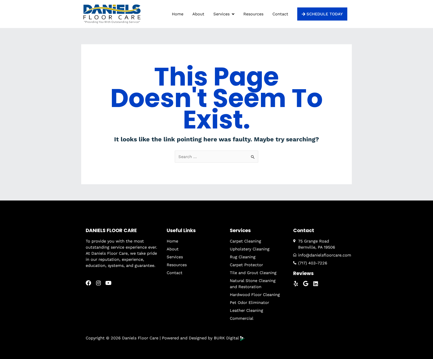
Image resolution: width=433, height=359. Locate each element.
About (198, 14)
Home (177, 14)
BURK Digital (227, 338)
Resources (253, 14)
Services (221, 14)
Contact (280, 14)
